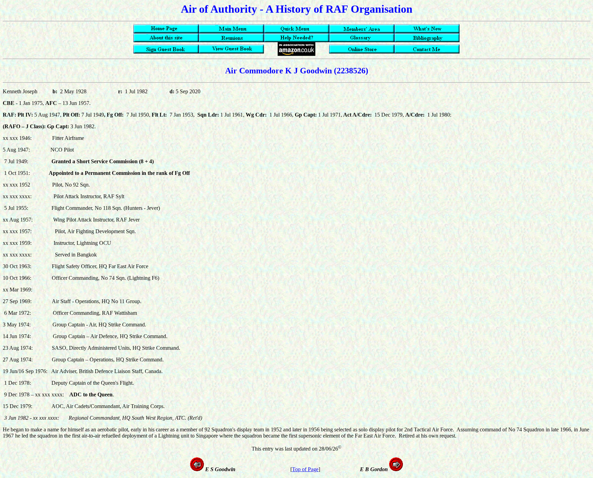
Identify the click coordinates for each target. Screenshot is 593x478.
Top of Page (305, 469)
